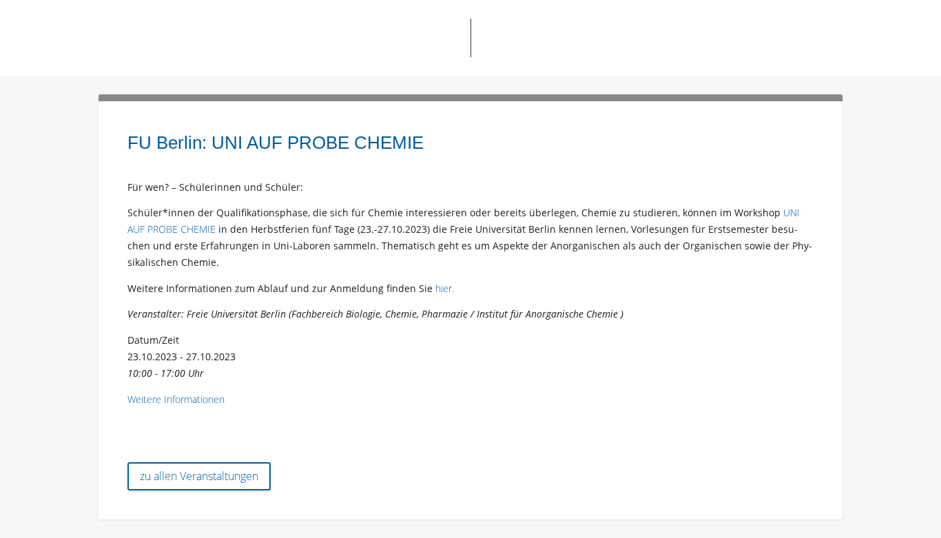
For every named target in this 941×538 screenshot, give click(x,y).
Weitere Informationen (176, 399)
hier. (444, 288)
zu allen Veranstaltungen (199, 476)
